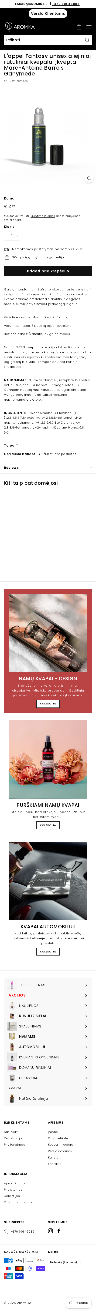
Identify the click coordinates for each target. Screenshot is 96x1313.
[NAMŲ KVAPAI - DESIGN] (48, 633)
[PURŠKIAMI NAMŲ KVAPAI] (48, 759)
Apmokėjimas (14, 1183)
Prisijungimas (14, 1145)
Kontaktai (55, 1164)
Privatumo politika (18, 1202)
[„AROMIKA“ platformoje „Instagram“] (50, 1230)
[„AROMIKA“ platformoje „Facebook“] (58, 1230)
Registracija (13, 1138)
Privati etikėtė (58, 1138)
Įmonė (53, 1132)
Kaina (9, 198)
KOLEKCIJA (48, 703)
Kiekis (9, 226)
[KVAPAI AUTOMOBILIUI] (48, 881)
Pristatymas (13, 1190)
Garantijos (12, 1196)
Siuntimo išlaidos (43, 216)
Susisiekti (11, 1132)
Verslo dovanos (60, 1151)
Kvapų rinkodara (60, 1145)
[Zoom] (89, 178)
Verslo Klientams (48, 13)
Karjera (53, 1157)
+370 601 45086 (66, 4)
